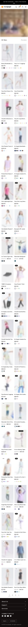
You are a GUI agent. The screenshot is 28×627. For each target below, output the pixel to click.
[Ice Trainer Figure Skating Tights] (7, 246)
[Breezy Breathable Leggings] (7, 53)
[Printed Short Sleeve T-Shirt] (7, 163)
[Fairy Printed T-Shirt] (20, 273)
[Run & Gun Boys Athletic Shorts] (20, 577)
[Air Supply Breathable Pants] (20, 135)
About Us (5, 601)
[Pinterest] (11, 616)
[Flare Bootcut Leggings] (7, 384)
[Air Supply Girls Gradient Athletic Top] (20, 384)
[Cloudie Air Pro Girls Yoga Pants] (20, 466)
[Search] (16, 7)
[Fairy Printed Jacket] (7, 439)
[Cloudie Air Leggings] (7, 549)
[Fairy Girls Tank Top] (7, 521)
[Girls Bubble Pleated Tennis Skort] (7, 218)
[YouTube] (8, 616)
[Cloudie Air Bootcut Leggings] (7, 108)
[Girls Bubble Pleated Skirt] (7, 577)
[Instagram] (5, 616)
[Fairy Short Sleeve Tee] (7, 80)
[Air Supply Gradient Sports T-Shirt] (20, 328)
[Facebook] (2, 616)
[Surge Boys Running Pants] (7, 494)
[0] (19, 7)
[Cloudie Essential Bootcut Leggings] (20, 301)
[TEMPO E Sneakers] (7, 273)
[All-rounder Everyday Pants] (20, 411)
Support (4, 605)
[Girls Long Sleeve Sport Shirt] (20, 494)
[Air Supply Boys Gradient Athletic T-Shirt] (7, 356)
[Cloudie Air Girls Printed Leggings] (20, 521)
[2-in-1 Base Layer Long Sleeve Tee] (20, 549)
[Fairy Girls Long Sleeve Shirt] (20, 191)
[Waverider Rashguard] (20, 246)
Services (5, 608)
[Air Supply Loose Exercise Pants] (7, 301)
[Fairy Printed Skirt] (20, 80)
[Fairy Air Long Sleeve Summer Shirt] (20, 108)
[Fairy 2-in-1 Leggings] (20, 53)
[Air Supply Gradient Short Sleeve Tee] (20, 163)
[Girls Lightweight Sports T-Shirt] (7, 191)
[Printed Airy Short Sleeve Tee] (7, 466)
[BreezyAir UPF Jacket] (20, 218)
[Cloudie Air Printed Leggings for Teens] (20, 356)
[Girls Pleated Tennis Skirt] (7, 135)
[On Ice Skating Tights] (20, 439)
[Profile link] (22, 7)
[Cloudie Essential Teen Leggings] (7, 328)
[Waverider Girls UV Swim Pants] (7, 411)
